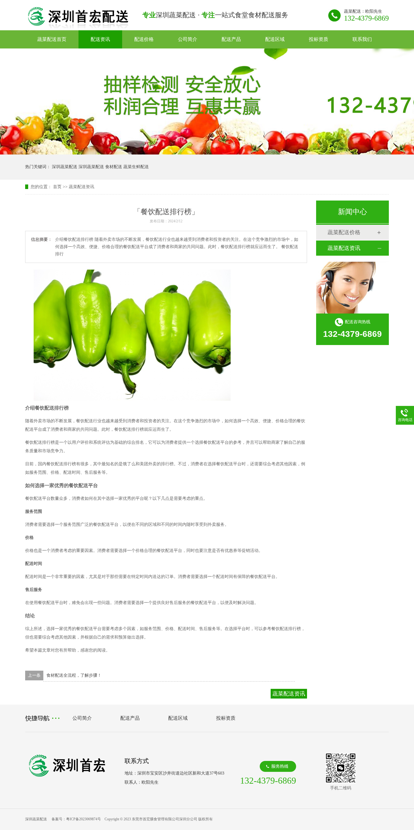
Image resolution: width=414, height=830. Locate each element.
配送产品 (231, 39)
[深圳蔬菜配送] (78, 26)
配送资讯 (100, 39)
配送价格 (144, 39)
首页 (57, 186)
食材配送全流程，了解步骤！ (74, 675)
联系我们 (362, 39)
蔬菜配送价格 (344, 232)
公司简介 (187, 39)
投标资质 (318, 39)
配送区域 (275, 39)
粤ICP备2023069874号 (83, 819)
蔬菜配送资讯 (81, 186)
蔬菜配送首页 (51, 39)
